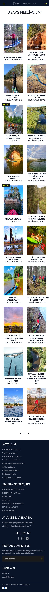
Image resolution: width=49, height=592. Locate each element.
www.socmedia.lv (24, 584)
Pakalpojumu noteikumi (11, 460)
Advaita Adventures (13, 584)
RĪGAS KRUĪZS (7, 497)
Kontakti (5, 573)
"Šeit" (29, 526)
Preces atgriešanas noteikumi (13, 463)
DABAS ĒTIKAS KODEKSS (11, 478)
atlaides (31, 523)
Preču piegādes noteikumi (11, 456)
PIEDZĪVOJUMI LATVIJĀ (11, 493)
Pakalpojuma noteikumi (11, 470)
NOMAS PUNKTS (8, 511)
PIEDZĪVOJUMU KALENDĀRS (13, 489)
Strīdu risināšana (8, 467)
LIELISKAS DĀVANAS (10, 507)
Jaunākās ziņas (8, 577)
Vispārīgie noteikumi (9, 453)
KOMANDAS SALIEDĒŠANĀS (12, 504)
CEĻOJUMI (6, 500)
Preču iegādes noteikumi (11, 449)
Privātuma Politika (9, 474)
